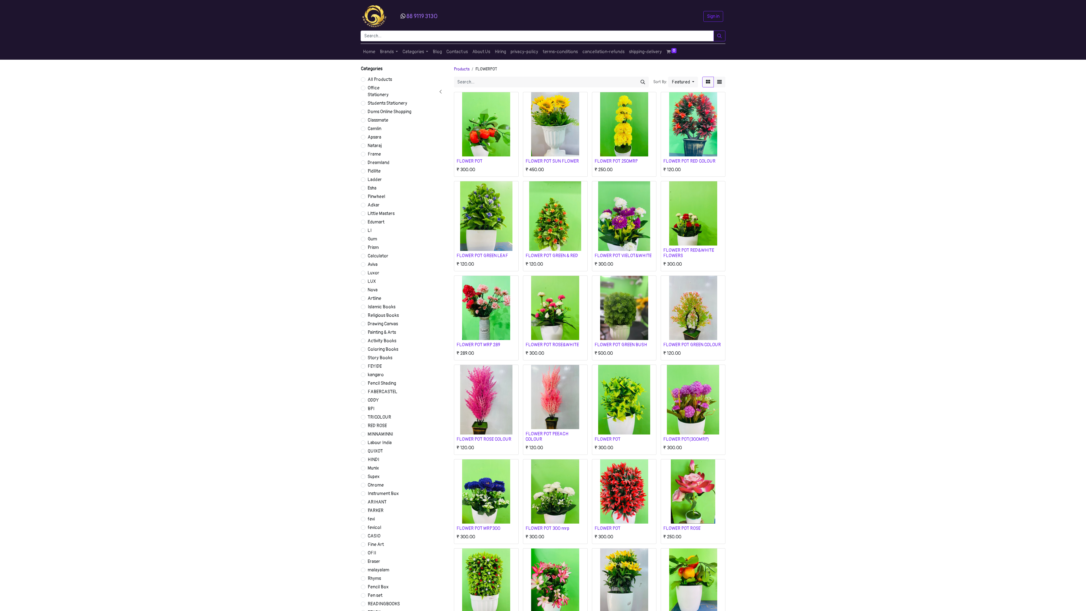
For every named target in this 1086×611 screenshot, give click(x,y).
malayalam (378, 570)
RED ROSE (377, 426)
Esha (372, 188)
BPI (371, 409)
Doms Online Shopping (389, 112)
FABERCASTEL (382, 392)
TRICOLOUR (379, 417)
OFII (372, 553)
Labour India (380, 443)
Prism (373, 247)
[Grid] (708, 82)
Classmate (378, 120)
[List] (719, 82)
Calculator (378, 256)
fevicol (374, 527)
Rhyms (374, 578)
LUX (372, 281)
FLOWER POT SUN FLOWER (552, 161)
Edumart (376, 222)
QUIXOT (375, 451)
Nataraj (375, 146)
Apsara (374, 137)
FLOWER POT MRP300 (478, 528)
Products (461, 69)
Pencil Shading (382, 383)
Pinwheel (376, 196)
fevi (371, 519)
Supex (374, 476)
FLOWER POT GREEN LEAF (482, 256)
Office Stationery (378, 91)
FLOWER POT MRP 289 (478, 345)
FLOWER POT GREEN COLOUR (692, 345)
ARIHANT (377, 502)
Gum (372, 239)
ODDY (373, 400)
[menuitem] (369, 51)
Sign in (713, 16)
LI (370, 230)
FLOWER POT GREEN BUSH (620, 345)
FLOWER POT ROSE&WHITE (552, 345)
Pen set (375, 595)
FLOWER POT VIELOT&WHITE (623, 256)
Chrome (376, 485)
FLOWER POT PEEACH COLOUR (546, 436)
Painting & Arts (382, 332)
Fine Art (376, 544)
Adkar (374, 205)
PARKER (375, 510)
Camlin (374, 129)
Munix (373, 468)
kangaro (376, 375)
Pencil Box (378, 587)
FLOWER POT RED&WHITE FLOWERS (688, 253)
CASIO (374, 536)
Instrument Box (383, 493)
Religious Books (383, 315)
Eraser (374, 561)
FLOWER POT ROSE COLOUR (483, 439)
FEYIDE (375, 366)
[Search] (719, 36)
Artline (374, 298)
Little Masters (381, 213)
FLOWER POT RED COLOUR (689, 161)
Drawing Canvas (383, 324)
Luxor (373, 273)
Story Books (380, 358)
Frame (374, 154)
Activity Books (382, 341)
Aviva (373, 264)
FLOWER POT (469, 161)
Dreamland (378, 162)
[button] (683, 82)
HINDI (373, 459)
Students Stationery (387, 103)
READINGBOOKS (384, 604)
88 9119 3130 (422, 16)
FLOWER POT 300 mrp (547, 528)
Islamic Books (381, 307)
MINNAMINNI (380, 434)
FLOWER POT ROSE (682, 528)
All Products (380, 79)
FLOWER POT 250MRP (616, 161)
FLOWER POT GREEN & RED (551, 256)
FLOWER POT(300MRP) (686, 439)
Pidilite (374, 171)
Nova (373, 290)
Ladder (375, 179)
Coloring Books (383, 349)
